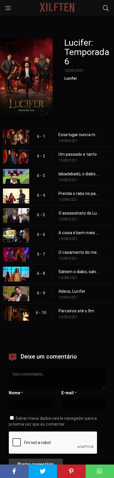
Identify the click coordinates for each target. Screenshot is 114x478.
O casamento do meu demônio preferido (78, 252)
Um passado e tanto (77, 154)
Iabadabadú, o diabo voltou (78, 174)
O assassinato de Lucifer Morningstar (78, 213)
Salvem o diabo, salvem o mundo (78, 271)
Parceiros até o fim (76, 311)
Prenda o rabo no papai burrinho (78, 193)
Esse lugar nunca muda (78, 134)
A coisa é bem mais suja (78, 232)
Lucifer (70, 78)
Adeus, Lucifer (71, 291)
